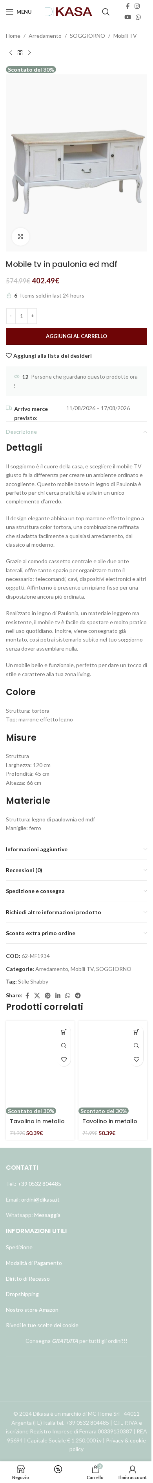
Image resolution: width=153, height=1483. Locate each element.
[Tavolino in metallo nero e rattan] (112, 1064)
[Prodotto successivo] (29, 52)
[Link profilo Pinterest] (47, 995)
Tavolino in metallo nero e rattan (109, 1125)
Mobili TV (125, 35)
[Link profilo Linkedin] (58, 995)
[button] (64, 1032)
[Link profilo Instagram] (137, 6)
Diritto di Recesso (28, 1278)
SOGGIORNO (87, 35)
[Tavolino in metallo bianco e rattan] (40, 1064)
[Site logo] (68, 11)
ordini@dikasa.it (40, 1199)
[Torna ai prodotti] (20, 52)
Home (13, 35)
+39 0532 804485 (39, 1183)
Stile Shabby (33, 981)
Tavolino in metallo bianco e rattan (37, 1125)
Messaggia (46, 1214)
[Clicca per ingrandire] (20, 237)
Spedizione (19, 1247)
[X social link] (37, 995)
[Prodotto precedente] (10, 52)
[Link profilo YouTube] (127, 17)
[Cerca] (106, 12)
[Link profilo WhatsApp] (138, 17)
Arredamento (45, 35)
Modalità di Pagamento (34, 1262)
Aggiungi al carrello (76, 336)
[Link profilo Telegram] (78, 995)
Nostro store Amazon (32, 1309)
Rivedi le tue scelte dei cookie (42, 1325)
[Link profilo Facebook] (127, 6)
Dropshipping (22, 1294)
